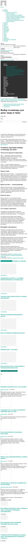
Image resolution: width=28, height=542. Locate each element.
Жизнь (2, 414)
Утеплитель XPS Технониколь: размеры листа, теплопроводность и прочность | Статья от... (13, 536)
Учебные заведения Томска (13, 18)
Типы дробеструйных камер (16, 258)
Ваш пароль (17, 47)
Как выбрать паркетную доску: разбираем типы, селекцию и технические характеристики (14, 509)
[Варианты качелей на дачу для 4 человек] (6, 383)
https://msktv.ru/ (4, 144)
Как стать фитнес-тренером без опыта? (13, 333)
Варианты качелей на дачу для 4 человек (13, 386)
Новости (5, 22)
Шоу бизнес (6, 29)
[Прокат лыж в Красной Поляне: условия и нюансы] (6, 454)
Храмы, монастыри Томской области (15, 17)
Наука (4, 25)
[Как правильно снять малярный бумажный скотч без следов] (4, 519)
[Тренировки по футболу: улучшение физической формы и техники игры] (8, 273)
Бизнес (5, 34)
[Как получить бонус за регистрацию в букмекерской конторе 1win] (8, 362)
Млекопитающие (5, 487)
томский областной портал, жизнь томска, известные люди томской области (13, 99)
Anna (7, 389)
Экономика (6, 30)
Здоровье (5, 24)
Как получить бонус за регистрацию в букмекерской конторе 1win (12, 366)
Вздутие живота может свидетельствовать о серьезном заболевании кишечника (11, 255)
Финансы (5, 31)
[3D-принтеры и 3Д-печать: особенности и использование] (6, 480)
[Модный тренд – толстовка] (8, 345)
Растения (5, 40)
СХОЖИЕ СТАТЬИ (6, 261)
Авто (4, 33)
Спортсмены (20, 100)
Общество (5, 26)
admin (5, 414)
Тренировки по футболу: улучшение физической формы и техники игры (12, 278)
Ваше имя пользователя (19, 46)
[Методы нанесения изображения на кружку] (8, 310)
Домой (2, 99)
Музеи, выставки (10, 13)
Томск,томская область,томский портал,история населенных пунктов (15, 15)
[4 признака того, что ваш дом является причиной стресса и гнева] (6, 407)
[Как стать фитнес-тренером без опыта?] (8, 328)
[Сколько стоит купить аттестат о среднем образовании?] (8, 292)
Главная (5, 9)
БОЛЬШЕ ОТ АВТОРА (19, 261)
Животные (6, 38)
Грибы (5, 37)
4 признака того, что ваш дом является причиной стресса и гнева (13, 410)
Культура (5, 11)
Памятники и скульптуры (9, 39)
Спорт (5, 35)
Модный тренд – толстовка (9, 349)
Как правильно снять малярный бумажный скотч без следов (11, 523)
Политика (5, 27)
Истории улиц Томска (11, 12)
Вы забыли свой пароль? (7, 50)
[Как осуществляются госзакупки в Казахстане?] (6, 429)
